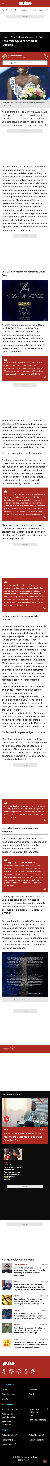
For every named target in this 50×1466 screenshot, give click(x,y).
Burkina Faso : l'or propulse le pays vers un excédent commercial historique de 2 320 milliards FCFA (29, 1301)
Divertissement (21, 1265)
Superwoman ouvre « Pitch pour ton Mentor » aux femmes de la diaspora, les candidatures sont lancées (31, 1344)
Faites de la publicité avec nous (35, 1412)
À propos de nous (10, 1409)
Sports (32, 1394)
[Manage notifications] (45, 1461)
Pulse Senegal (35, 1440)
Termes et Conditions (7, 1423)
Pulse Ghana (7, 1440)
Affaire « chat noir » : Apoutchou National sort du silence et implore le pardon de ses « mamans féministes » (31, 1315)
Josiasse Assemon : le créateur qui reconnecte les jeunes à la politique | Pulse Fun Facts (23, 1137)
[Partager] (45, 56)
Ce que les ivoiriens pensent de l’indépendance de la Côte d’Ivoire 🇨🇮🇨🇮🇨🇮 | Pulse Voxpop (12, 1173)
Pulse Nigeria (8, 1435)
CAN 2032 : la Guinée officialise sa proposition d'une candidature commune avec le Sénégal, (29, 1330)
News (8, 10)
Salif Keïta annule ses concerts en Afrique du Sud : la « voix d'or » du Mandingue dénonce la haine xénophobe (29, 1271)
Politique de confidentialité (8, 1415)
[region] (25, 1165)
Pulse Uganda (35, 1435)
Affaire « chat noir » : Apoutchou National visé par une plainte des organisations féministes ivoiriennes (30, 1287)
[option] (13, 1165)
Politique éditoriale (37, 1420)
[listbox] (26, 1165)
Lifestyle (18, 1339)
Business (33, 1389)
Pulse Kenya (7, 1444)
